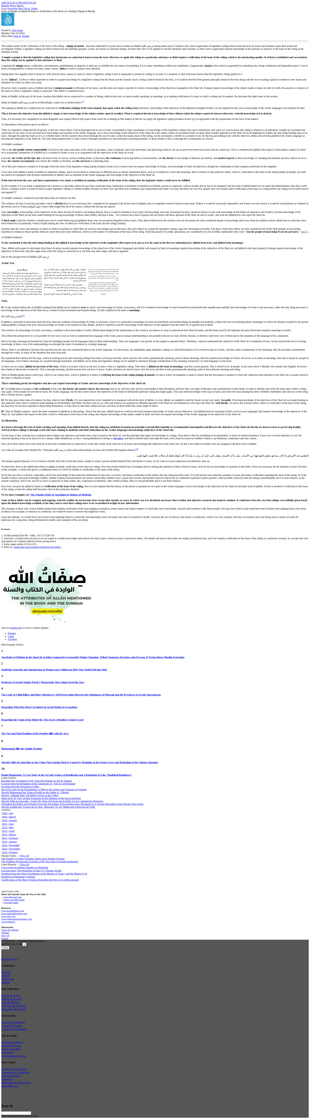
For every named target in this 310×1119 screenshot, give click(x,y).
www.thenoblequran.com (12, 910)
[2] (15, 191)
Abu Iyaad (17, 30)
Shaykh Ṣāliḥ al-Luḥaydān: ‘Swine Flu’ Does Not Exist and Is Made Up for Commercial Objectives (52, 801)
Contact (4, 938)
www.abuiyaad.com (12, 897)
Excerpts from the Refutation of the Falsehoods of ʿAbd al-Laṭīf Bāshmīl (38, 783)
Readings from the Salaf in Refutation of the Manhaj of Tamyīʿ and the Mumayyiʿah (44, 873)
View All (24, 855)
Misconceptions (10, 1075)
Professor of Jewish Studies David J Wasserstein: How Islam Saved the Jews (42, 682)
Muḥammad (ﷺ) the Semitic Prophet (21, 748)
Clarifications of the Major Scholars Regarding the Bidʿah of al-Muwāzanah (40, 879)
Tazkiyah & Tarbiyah (13, 1005)
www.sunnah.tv (8, 921)
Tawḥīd (5, 972)
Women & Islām (11, 1049)
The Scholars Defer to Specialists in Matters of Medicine (60, 494)
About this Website (10, 930)
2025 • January (9, 841)
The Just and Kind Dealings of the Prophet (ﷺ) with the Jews (35, 733)
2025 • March (9, 834)
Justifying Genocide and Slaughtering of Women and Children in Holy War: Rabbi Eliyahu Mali (54, 669)
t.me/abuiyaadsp (11, 902)
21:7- (304, 231)
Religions (6, 1079)
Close (5, 947)
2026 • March (9, 816)
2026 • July (7, 813)
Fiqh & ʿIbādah (30, 8)
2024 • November (11, 848)
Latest (11, 636)
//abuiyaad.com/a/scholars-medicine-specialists (37, 547)
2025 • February (10, 838)
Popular (12, 633)
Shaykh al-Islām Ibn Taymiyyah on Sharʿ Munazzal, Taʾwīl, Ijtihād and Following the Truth (48, 807)
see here (118, 438)
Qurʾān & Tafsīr (10, 995)
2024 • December (11, 845)
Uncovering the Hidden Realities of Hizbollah (24, 867)
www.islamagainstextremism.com (16, 919)
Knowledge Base (15, 8)
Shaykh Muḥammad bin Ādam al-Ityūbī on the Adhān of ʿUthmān (35, 792)
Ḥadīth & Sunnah (11, 999)
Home (4, 8)
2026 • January (9, 820)
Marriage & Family (12, 1042)
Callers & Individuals (13, 1029)
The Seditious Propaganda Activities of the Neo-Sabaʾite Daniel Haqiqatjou (39, 861)
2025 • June (8, 824)
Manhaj (5, 982)
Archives (12, 639)
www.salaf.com (8, 916)
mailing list (15, 627)
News (13, 5)
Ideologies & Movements (16, 1082)
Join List (5, 935)
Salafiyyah (7, 979)
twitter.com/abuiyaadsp (14, 899)
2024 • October (9, 852)
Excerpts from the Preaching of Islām (20, 786)
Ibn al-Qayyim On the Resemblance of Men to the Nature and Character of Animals (44, 789)
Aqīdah (5, 975)
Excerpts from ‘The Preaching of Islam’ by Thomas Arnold (31, 870)
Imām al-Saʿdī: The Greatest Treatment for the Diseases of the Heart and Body (41, 798)
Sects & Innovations (13, 1022)
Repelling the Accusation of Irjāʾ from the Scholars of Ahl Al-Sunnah (36, 780)
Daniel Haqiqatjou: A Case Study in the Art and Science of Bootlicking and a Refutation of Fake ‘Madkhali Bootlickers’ (66, 775)
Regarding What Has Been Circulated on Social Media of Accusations (39, 707)
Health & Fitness (11, 1045)
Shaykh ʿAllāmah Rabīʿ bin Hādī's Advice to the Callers (29, 795)
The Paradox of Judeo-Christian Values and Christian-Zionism (33, 858)
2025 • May (8, 827)
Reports (5, 5)
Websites (5, 932)
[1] (83, 101)
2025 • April (8, 831)
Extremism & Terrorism (15, 1072)
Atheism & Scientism (13, 1069)
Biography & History (13, 1009)
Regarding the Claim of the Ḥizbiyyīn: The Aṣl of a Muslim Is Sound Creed (42, 719)
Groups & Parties (11, 1025)
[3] (23, 315)
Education (7, 1052)
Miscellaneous (9, 1085)
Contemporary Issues (13, 1055)
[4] (137, 449)
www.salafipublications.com (14, 913)
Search (19, 5)
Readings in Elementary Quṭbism (18, 876)
